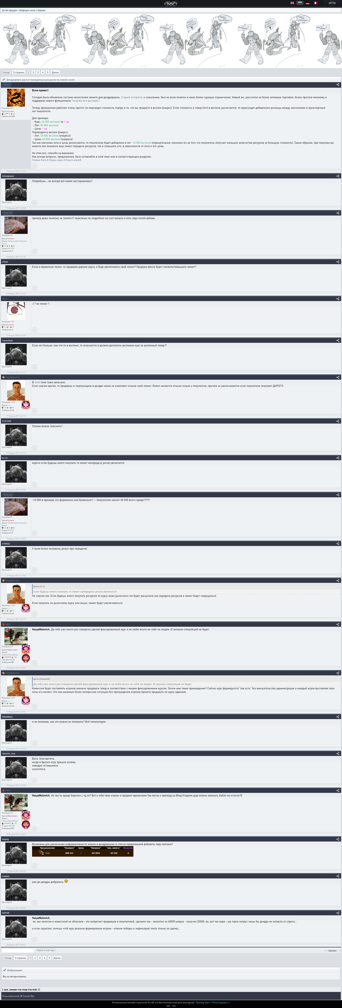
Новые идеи (56, 160)
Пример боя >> (204, 1002)
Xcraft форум (9, 10)
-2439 (13, 402)
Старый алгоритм (131, 97)
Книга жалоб (73, 160)
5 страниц (18, 72)
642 (12, 108)
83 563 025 (11, 660)
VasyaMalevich (12, 377)
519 (12, 646)
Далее (55, 72)
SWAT (8, 624)
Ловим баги (39, 160)
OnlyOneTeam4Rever (10, 655)
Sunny (7, 84)
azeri (4, 298)
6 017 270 (10, 248)
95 (11, 235)
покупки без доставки (85, 100)
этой (37, 382)
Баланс (42, 10)
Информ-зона (27, 10)
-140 (12, 321)
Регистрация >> (221, 1002)
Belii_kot (7, 213)
